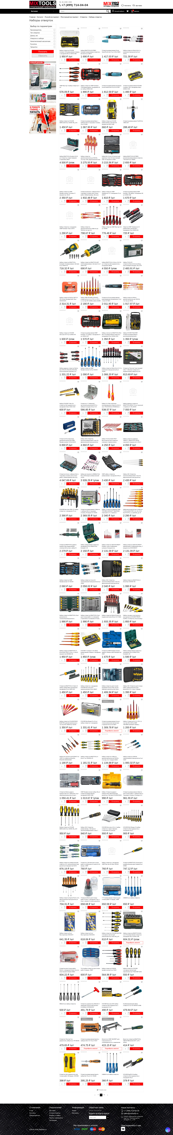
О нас (31, 1110)
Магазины (75, 1113)
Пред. (95, 1095)
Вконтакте (123, 1129)
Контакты (32, 1113)
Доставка (52, 1110)
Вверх (163, 1103)
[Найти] (108, 11)
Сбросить (42, 55)
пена (42, 75)
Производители (34, 1115)
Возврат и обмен (55, 1115)
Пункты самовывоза (56, 1118)
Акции (74, 1110)
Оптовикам (53, 1120)
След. (107, 1095)
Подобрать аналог (112, 731)
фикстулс (42, 119)
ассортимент (42, 98)
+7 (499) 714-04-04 (75, 5)
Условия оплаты (54, 1113)
